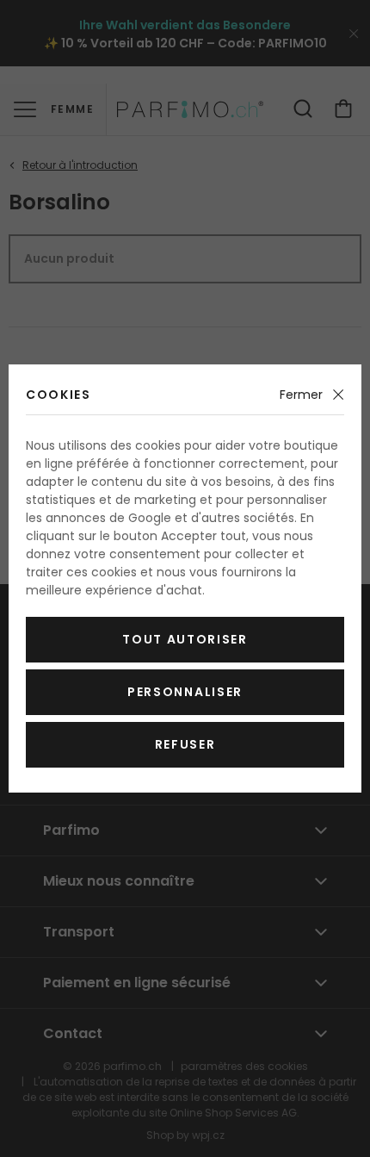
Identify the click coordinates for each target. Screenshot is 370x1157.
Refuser (185, 744)
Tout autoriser (185, 639)
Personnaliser (185, 691)
